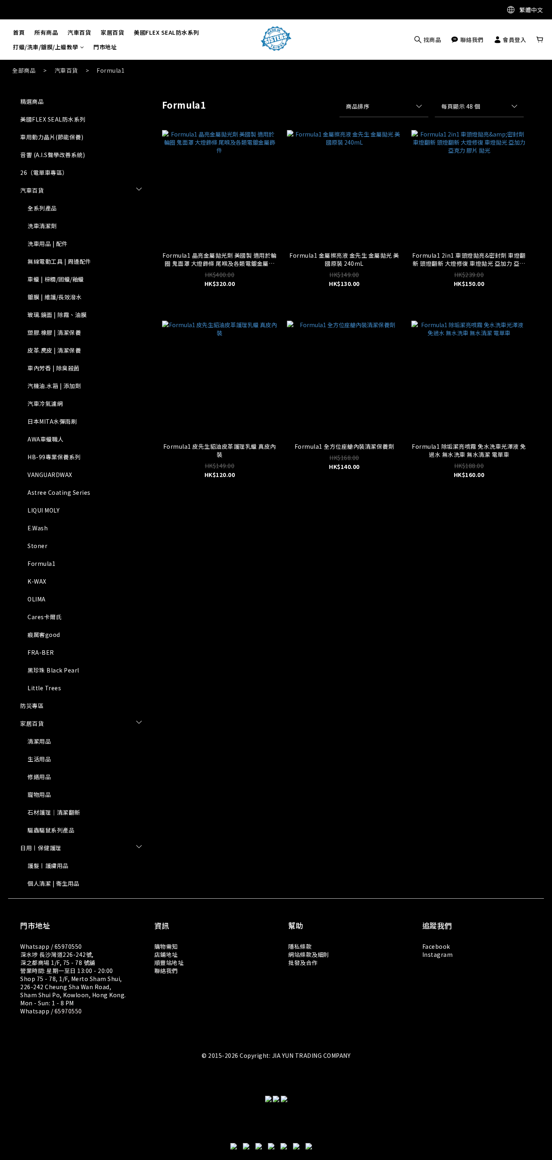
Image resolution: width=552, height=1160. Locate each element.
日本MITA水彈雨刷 (52, 421)
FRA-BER (40, 652)
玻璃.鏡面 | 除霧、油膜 (57, 315)
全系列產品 (42, 208)
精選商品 (32, 101)
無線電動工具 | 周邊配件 (59, 261)
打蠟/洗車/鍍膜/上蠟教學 (45, 47)
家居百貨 (112, 32)
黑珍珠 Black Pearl (53, 670)
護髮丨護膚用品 (48, 866)
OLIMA (36, 599)
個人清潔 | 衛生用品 (53, 883)
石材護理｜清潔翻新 (53, 812)
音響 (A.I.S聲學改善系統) (52, 155)
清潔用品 (39, 741)
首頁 (19, 32)
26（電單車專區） (44, 172)
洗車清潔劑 (42, 226)
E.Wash (37, 528)
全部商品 (24, 70)
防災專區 (32, 706)
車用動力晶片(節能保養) (51, 137)
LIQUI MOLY (43, 510)
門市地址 (105, 47)
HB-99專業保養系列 (54, 457)
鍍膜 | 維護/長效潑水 (54, 297)
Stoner (37, 546)
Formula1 (110, 70)
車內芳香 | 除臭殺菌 (53, 368)
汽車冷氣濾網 (45, 403)
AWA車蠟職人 (45, 439)
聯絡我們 (166, 971)
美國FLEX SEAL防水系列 (166, 32)
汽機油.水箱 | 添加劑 (54, 386)
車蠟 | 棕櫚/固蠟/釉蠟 (55, 279)
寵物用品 (39, 794)
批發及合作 (303, 962)
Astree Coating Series (59, 492)
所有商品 (46, 32)
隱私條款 (300, 946)
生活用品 (39, 759)
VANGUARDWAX (49, 475)
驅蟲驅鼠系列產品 (50, 830)
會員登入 (514, 40)
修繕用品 (39, 777)
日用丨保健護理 (40, 848)
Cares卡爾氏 (44, 617)
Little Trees (44, 688)
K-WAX (36, 581)
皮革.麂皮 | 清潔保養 (54, 350)
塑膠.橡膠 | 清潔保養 (54, 332)
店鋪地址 (166, 954)
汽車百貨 (79, 32)
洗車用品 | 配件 (47, 244)
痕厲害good (43, 634)
